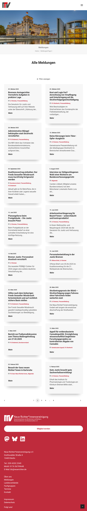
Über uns (8, 477)
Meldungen (9, 480)
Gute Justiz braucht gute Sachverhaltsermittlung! (61, 371)
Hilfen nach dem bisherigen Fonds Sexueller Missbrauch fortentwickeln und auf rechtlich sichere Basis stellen (22, 297)
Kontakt (7, 492)
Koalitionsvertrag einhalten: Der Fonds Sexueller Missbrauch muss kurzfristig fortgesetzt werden (22, 176)
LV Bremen (13, 101)
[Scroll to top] (82, 506)
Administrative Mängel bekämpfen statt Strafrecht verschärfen (20, 133)
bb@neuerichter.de (18, 469)
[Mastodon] (7, 439)
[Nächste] (80, 401)
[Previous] (7, 401)
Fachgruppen (9, 486)
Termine (7, 489)
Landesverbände (11, 483)
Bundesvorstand (15, 183)
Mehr (10, 113)
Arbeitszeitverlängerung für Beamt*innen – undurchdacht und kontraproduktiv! (63, 215)
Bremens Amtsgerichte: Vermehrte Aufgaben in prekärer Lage (19, 94)
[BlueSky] (15, 439)
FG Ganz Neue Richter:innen (18, 374)
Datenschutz (9, 502)
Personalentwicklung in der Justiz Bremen (62, 255)
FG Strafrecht (55, 103)
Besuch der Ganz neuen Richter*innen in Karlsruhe (20, 368)
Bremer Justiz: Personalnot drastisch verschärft (20, 258)
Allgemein (55, 180)
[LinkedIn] (22, 439)
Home (37, 51)
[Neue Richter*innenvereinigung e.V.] (22, 5)
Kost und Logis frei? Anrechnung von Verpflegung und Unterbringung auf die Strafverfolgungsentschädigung (64, 96)
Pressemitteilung (22, 101)
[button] (82, 5)
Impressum (9, 499)
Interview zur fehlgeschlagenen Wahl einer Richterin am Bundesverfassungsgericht (64, 174)
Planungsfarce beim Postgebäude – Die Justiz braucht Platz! (19, 218)
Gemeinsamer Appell (58, 347)
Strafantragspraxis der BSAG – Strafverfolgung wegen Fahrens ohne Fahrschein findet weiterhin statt (64, 294)
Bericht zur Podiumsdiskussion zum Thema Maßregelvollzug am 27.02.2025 (22, 336)
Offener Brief (55, 260)
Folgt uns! (8, 507)
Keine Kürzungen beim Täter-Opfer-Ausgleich (63, 137)
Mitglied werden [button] (43, 429)
